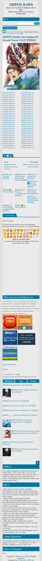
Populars (8, 381)
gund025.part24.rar (9, 141)
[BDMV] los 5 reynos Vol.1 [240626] (16, 401)
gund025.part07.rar (9, 105)
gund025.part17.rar (9, 126)
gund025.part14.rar (9, 120)
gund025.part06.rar (9, 103)
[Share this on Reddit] (10, 156)
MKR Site (30, 560)
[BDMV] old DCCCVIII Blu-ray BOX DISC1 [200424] (33, 199)
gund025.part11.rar (9, 114)
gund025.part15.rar (9, 122)
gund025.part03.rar (9, 97)
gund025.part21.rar (9, 135)
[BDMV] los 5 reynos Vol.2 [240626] (32, 176)
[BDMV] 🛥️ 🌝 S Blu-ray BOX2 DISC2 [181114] (20, 415)
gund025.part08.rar (9, 107)
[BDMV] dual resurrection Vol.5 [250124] (32, 192)
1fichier (5, 369)
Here (4, 553)
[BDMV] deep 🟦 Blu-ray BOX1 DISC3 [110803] (32, 184)
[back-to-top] (37, 463)
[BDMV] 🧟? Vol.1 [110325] (8, 191)
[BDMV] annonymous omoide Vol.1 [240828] (19, 406)
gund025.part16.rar (9, 124)
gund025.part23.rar (9, 139)
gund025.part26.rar (9, 145)
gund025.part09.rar (9, 110)
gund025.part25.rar (9, 143)
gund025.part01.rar (9, 93)
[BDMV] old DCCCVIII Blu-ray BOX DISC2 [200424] (8, 208)
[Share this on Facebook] (5, 156)
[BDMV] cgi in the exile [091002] (8, 176)
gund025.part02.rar (9, 95)
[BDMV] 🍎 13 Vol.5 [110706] (20, 206)
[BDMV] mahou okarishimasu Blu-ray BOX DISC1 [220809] (21, 177)
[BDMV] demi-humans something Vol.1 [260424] (21, 192)
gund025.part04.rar (9, 99)
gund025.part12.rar (9, 116)
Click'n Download (9, 364)
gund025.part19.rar (9, 131)
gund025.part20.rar (9, 133)
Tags (21, 381)
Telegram (27, 8)
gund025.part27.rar (9, 148)
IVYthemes (22, 560)
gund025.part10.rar (9, 112)
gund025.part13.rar (9, 118)
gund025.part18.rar (9, 129)
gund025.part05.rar (9, 101)
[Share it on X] (8, 156)
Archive (33, 381)
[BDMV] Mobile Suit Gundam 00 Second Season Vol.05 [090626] (20, 38)
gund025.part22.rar (9, 137)
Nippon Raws (21, 4)
